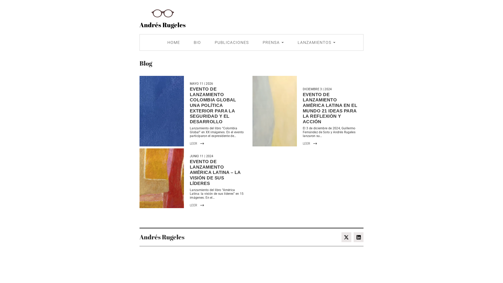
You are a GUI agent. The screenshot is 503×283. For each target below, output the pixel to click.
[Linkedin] (358, 237)
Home (173, 42)
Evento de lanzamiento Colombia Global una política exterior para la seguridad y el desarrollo (213, 105)
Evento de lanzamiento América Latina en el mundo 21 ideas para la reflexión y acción (330, 108)
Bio (197, 42)
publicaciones (232, 42)
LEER (193, 143)
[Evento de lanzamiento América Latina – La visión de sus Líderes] (162, 178)
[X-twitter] (346, 237)
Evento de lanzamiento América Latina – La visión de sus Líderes (215, 172)
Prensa (271, 42)
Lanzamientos (314, 42)
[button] (273, 42)
